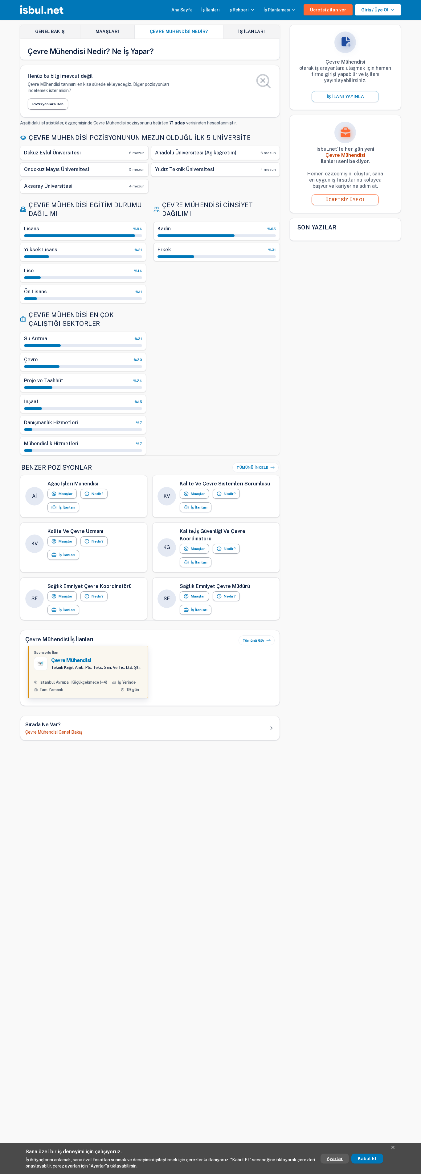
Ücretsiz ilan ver (328, 9)
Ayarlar (335, 1158)
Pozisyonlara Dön (47, 104)
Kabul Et (367, 1158)
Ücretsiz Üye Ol (345, 199)
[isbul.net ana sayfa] (41, 10)
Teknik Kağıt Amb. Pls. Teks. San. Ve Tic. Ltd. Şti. (96, 667)
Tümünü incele (252, 467)
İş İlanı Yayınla (345, 96)
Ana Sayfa (182, 9)
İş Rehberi (238, 9)
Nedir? (98, 494)
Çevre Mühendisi (71, 660)
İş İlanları (210, 9)
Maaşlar (66, 494)
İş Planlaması (277, 9)
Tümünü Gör (253, 640)
